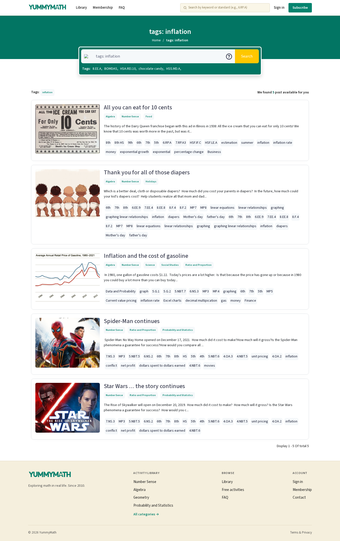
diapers (173, 216)
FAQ (122, 7)
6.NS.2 (148, 356)
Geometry (141, 497)
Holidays (151, 181)
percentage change (189, 151)
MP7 (193, 207)
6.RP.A (167, 142)
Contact (299, 497)
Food (149, 116)
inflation (263, 142)
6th (139, 142)
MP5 (270, 291)
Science (150, 265)
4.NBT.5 (242, 356)
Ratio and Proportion (198, 265)
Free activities (233, 489)
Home (156, 40)
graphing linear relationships (127, 216)
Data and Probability (121, 291)
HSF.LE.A (211, 142)
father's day (216, 216)
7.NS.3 (110, 356)
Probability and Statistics (178, 330)
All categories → (146, 514)
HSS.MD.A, (173, 68)
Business (214, 151)
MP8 (203, 207)
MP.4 (216, 291)
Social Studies (170, 265)
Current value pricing (121, 300)
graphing (277, 207)
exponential (161, 151)
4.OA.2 (277, 356)
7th (147, 142)
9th (130, 142)
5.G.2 (167, 291)
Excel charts (172, 300)
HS (185, 356)
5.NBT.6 (213, 356)
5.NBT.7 (180, 291)
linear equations (222, 207)
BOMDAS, (111, 68)
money (111, 151)
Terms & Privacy (301, 532)
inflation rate (282, 142)
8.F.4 (172, 207)
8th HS (119, 142)
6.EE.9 (136, 207)
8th (108, 142)
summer (247, 142)
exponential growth (134, 151)
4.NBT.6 (194, 365)
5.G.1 (156, 291)
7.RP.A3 (180, 142)
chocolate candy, (151, 68)
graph (144, 291)
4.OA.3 (228, 356)
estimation (229, 142)
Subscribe (300, 7)
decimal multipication (201, 300)
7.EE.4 (148, 207)
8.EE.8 (161, 207)
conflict (111, 365)
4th (202, 356)
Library (81, 7)
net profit (128, 365)
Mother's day (193, 216)
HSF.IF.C (195, 142)
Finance (250, 300)
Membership (103, 7)
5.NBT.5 (134, 356)
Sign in (279, 7)
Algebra (110, 116)
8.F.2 (183, 207)
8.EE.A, (97, 68)
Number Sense (130, 116)
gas (224, 300)
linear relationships (252, 207)
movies (209, 365)
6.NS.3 (194, 291)
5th (156, 142)
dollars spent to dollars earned (162, 365)
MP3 (206, 291)
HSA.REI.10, (128, 68)
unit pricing (260, 356)
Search (247, 56)
